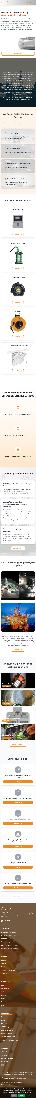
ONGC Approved (6, 1033)
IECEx (3, 1017)
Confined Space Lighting (9, 945)
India (2, 1005)
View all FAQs (17, 548)
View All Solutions (17, 744)
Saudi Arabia (5, 989)
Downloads (5, 1062)
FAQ (2, 1065)
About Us (4, 1052)
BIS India (4, 1023)
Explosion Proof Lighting (9, 932)
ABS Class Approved (8, 1037)
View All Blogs (17, 896)
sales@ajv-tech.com (9, 1085)
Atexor (3, 964)
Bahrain (3, 1002)
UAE (2, 985)
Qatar (3, 992)
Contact (4, 1055)
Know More (17, 234)
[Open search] (30, 2)
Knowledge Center (7, 1058)
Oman (3, 998)
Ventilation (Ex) (6, 939)
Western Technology (8, 970)
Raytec (3, 960)
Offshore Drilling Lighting (9, 948)
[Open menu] (33, 2)
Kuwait (3, 995)
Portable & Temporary (8, 935)
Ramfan (3, 967)
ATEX (3, 1020)
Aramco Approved (7, 1030)
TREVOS (4, 973)
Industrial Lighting (7, 942)
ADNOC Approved (7, 1027)
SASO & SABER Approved (9, 1040)
